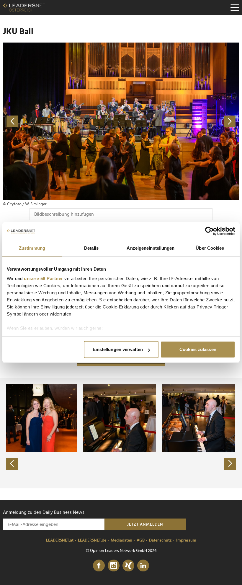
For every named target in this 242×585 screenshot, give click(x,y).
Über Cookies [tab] (210, 248)
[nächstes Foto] (180, 121)
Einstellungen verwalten (118, 349)
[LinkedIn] (143, 566)
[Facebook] (99, 566)
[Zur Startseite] (24, 7)
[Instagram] (114, 566)
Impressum (186, 540)
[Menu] (234, 7)
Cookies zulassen (197, 349)
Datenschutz (160, 540)
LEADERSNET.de (92, 540)
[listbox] (121, 433)
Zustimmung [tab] (32, 248)
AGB (141, 540)
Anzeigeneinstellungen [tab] (150, 248)
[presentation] (12, 464)
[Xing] (128, 566)
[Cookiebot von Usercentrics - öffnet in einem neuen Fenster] (209, 231)
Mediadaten (121, 540)
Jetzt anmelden (145, 524)
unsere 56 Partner (43, 278)
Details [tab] (91, 248)
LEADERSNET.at (59, 540)
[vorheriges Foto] (62, 121)
